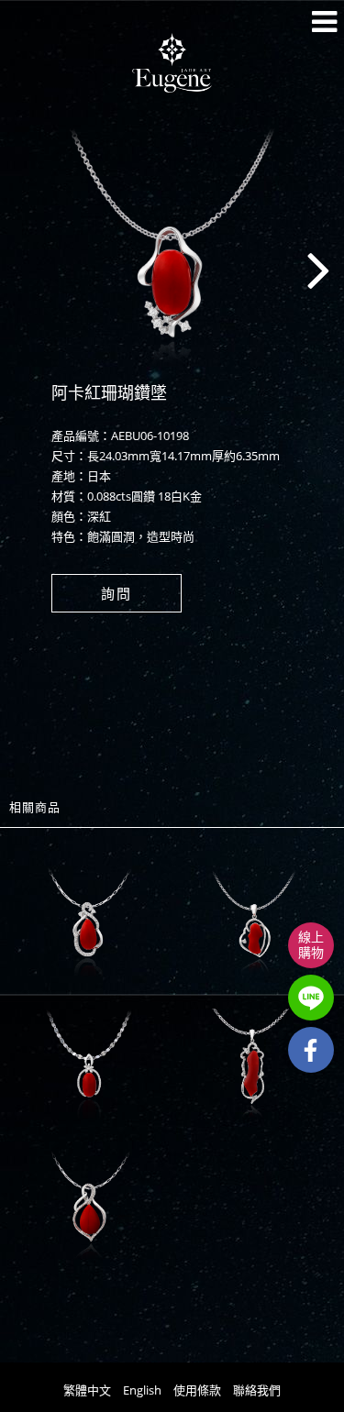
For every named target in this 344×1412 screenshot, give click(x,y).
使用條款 (197, 1390)
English (142, 1390)
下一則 (289, 273)
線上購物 (311, 944)
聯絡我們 (257, 1390)
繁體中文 (87, 1390)
